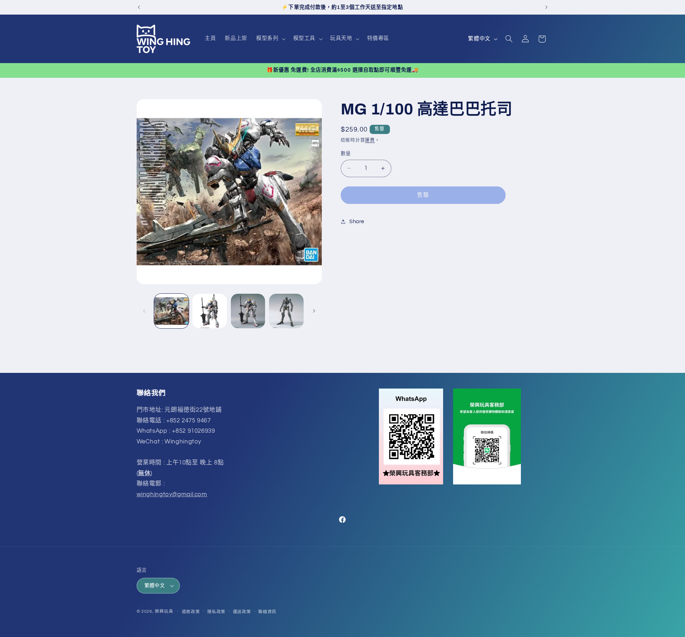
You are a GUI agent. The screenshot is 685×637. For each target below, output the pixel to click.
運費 (370, 140)
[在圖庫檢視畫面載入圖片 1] (171, 311)
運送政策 (242, 612)
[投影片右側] (314, 311)
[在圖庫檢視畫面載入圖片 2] (209, 311)
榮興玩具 (164, 611)
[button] (270, 39)
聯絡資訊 (267, 612)
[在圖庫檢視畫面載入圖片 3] (248, 311)
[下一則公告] (546, 7)
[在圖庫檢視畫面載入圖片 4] (286, 311)
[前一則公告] (139, 7)
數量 (346, 153)
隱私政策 (216, 612)
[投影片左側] (144, 311)
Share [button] (356, 221)
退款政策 (191, 612)
